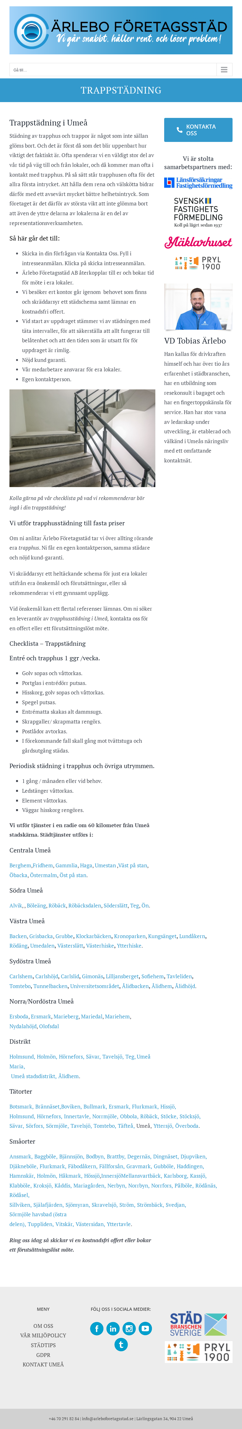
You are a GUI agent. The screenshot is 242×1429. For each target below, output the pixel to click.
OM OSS (43, 1325)
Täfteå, (126, 1125)
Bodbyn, (95, 1156)
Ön (145, 905)
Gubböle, (164, 1166)
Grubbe (64, 936)
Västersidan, (90, 1224)
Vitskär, (64, 1224)
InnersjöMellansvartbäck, (131, 1175)
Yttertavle (119, 1224)
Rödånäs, (206, 1185)
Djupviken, (194, 1156)
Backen (18, 936)
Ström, (127, 1204)
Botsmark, (21, 1106)
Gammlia (66, 865)
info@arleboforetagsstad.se (108, 1418)
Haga (86, 865)
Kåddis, (63, 1185)
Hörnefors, (71, 1056)
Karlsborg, (176, 1175)
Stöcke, (169, 1116)
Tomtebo (20, 986)
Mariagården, (89, 1185)
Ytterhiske (129, 945)
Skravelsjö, (105, 1204)
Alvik (15, 905)
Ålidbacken (135, 986)
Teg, (130, 1056)
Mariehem (117, 1016)
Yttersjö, (163, 1125)
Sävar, (93, 1056)
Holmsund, (22, 1056)
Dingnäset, (166, 1156)
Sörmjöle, (57, 1125)
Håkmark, (71, 1175)
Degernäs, (139, 1156)
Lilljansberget (122, 976)
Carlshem (20, 976)
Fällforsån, (112, 1166)
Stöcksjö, (190, 1116)
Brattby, (116, 1156)
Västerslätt (70, 945)
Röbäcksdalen (84, 905)
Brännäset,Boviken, (58, 1106)
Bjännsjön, (71, 1156)
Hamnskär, (22, 1175)
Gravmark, (139, 1166)
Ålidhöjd (185, 986)
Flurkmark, (145, 1106)
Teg (134, 905)
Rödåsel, (19, 1195)
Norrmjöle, (105, 1116)
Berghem (20, 865)
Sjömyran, (78, 1204)
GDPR (43, 1355)
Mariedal (91, 1016)
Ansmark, (21, 1156)
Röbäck (57, 905)
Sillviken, (20, 1204)
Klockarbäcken (93, 936)
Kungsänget (162, 936)
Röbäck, (149, 1116)
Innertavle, (77, 1116)
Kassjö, (198, 1175)
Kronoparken (130, 936)
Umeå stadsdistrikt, (34, 1076)
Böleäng (36, 905)
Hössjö (92, 1175)
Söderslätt (116, 905)
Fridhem (43, 865)
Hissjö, (168, 1106)
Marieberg (66, 1016)
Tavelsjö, (113, 1056)
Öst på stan (73, 875)
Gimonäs (92, 976)
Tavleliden (179, 976)
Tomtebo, (105, 1125)
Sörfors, (35, 1125)
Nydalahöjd (23, 1026)
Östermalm (43, 875)
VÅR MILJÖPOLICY (43, 1335)
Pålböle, (184, 1185)
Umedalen (42, 945)
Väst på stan (132, 865)
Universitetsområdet (94, 986)
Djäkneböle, (23, 1166)
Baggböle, (46, 1156)
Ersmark (41, 1016)
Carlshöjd (46, 976)
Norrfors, (162, 1185)
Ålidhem (162, 986)
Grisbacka (41, 936)
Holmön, (47, 1056)
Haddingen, (190, 1166)
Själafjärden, (48, 1204)
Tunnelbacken (50, 986)
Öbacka (18, 875)
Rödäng (18, 945)
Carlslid (70, 976)
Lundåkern (192, 936)
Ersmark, (119, 1106)
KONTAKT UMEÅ (43, 1364)
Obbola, (129, 1116)
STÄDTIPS (43, 1345)
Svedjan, (176, 1204)
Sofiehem (152, 976)
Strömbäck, (150, 1204)
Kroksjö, (43, 1185)
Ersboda (18, 1016)
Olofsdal (49, 1026)
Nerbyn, (117, 1185)
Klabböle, (20, 1185)
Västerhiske (100, 945)
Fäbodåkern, (83, 1166)
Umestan (105, 865)
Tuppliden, (41, 1224)
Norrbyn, (139, 1185)
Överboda (187, 1125)
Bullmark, (95, 1106)
